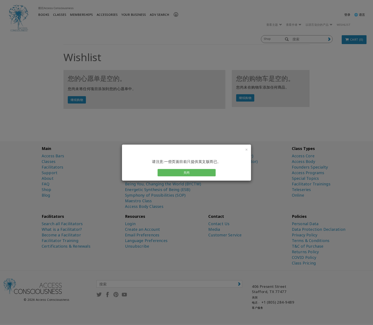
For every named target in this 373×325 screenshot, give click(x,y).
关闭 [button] (186, 172)
